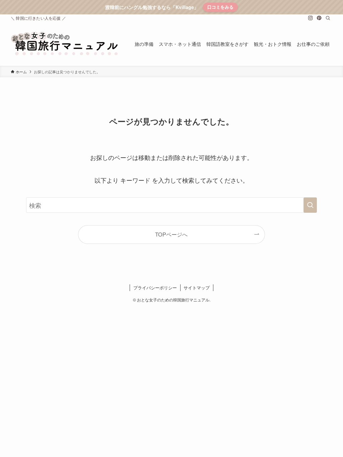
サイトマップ (197, 287)
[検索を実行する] (310, 205)
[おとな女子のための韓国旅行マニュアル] (65, 44)
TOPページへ (171, 234)
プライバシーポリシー (155, 287)
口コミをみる (220, 7)
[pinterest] (319, 18)
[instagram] (310, 18)
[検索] (328, 18)
